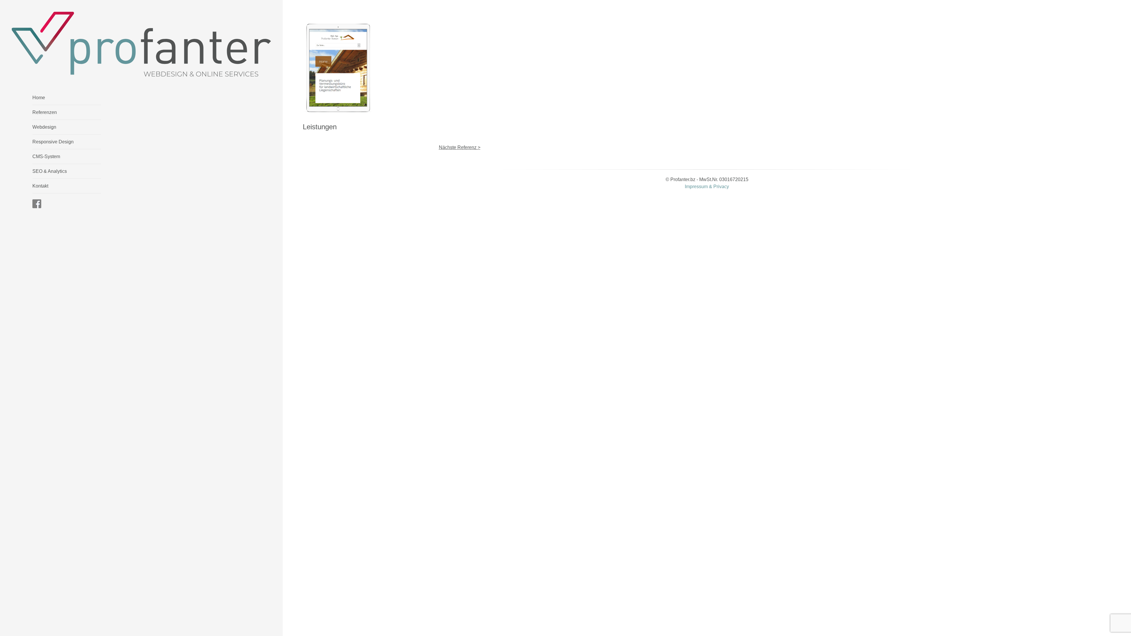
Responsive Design (53, 141)
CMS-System (46, 156)
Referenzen (44, 112)
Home (38, 97)
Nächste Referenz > (459, 147)
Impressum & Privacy (707, 186)
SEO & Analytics (49, 171)
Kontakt (40, 185)
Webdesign (44, 127)
